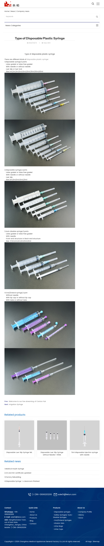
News (13, 11)
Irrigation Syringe (16, 404)
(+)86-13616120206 (42, 494)
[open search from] (92, 3)
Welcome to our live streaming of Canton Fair (27, 401)
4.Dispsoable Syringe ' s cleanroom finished (22, 481)
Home (6, 11)
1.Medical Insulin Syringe (14, 468)
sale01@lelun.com (67, 494)
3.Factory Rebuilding (12, 477)
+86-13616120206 (11, 513)
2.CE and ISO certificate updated (17, 473)
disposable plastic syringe (37, 59)
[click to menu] (98, 3)
